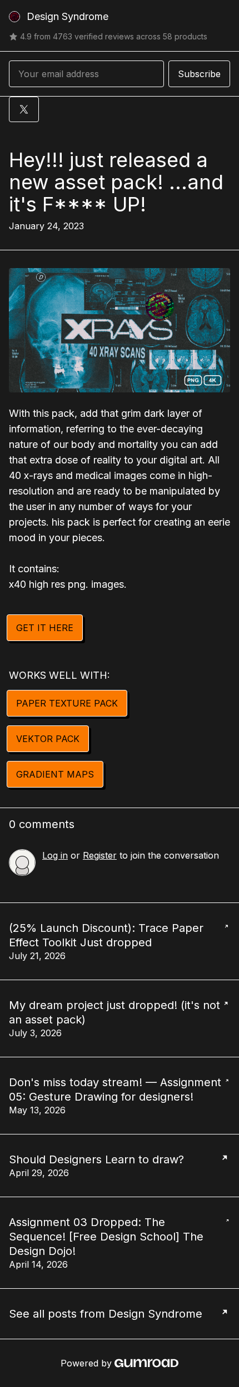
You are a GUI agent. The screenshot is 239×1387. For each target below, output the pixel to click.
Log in (55, 855)
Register (100, 855)
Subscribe (199, 73)
